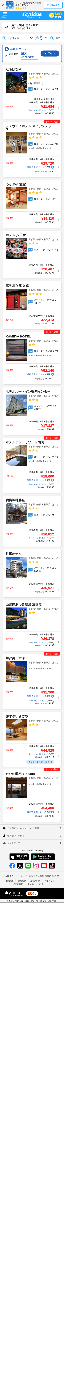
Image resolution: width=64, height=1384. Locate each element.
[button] (41, 38)
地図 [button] (57, 38)
